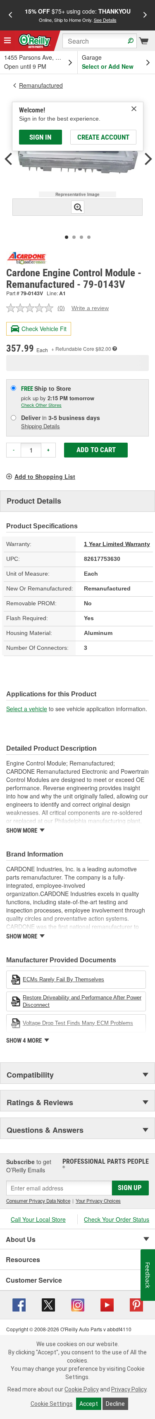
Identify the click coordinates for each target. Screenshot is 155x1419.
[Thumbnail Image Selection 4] (89, 237)
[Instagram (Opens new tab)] (77, 1304)
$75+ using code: (78, 15)
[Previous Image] (8, 160)
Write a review (90, 308)
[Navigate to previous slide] (10, 15)
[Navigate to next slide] (145, 15)
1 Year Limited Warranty (117, 544)
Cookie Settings (52, 1403)
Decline (115, 1403)
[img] (133, 108)
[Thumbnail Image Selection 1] (66, 237)
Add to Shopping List (44, 476)
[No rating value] (31, 308)
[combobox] (99, 40)
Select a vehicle (26, 709)
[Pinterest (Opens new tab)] (136, 1304)
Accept (88, 1403)
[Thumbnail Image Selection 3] (81, 237)
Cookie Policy (81, 1389)
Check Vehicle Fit (44, 328)
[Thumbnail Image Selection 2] (74, 237)
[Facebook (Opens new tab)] (19, 1304)
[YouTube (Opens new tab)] (107, 1304)
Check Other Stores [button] (41, 404)
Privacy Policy (128, 1389)
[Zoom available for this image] (77, 207)
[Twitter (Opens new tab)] (48, 1304)
